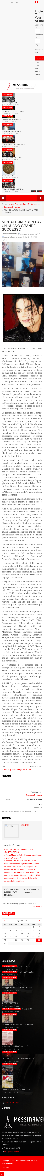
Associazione (7, 94)
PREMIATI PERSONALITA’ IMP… (13, 111)
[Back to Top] (2, 1174)
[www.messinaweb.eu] (22, 86)
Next (40, 191)
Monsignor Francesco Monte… (12, 131)
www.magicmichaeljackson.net (16, 769)
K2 (28, 204)
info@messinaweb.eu (13, 1152)
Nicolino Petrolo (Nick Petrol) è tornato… (18, 966)
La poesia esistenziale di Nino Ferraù (16, 1089)
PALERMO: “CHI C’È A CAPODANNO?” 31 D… (20, 1058)
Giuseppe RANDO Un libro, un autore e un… (20, 1024)
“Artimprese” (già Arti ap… (10, 103)
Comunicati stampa (12, 207)
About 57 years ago (12, 1102)
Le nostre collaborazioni (12, 1008)
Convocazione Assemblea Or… (12, 119)
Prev (34, 191)
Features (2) (20, 204)
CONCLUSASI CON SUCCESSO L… (14, 145)
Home (12, 2)
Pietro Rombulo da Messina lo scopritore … (19, 972)
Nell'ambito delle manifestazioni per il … (17, 1046)
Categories (35, 204)
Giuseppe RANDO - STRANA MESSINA (18, 849)
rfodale (25, 825)
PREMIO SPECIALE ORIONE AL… (13, 189)
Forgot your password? (37, 65)
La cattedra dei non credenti (31, 890)
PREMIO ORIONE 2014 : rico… (12, 158)
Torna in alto (37, 906)
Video (16, 2)
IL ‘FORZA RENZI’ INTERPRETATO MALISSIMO (11, 892)
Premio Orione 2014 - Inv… (11, 176)
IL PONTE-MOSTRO (11, 852)
